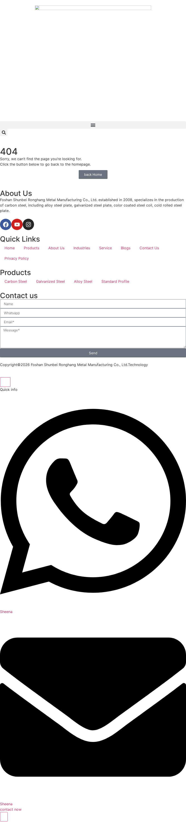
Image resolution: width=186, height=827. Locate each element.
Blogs (125, 248)
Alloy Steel (83, 281)
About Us (56, 248)
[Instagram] (28, 224)
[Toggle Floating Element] (4, 817)
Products (31, 248)
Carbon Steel (16, 281)
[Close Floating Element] (5, 382)
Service (105, 248)
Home (10, 248)
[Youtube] (17, 224)
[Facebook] (5, 224)
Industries (81, 248)
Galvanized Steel (50, 281)
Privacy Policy (17, 258)
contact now (11, 809)
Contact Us (149, 248)
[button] (93, 125)
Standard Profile (115, 281)
